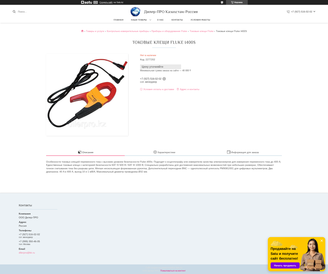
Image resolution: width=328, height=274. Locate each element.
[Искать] (14, 11)
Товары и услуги (95, 31)
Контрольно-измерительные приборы (128, 31)
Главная (119, 20)
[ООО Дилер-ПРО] (135, 11)
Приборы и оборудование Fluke (169, 31)
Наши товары (139, 20)
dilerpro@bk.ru (27, 252)
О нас (160, 20)
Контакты (177, 20)
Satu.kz (179, 267)
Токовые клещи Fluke (202, 31)
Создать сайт (106, 2)
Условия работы (200, 20)
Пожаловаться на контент (173, 271)
